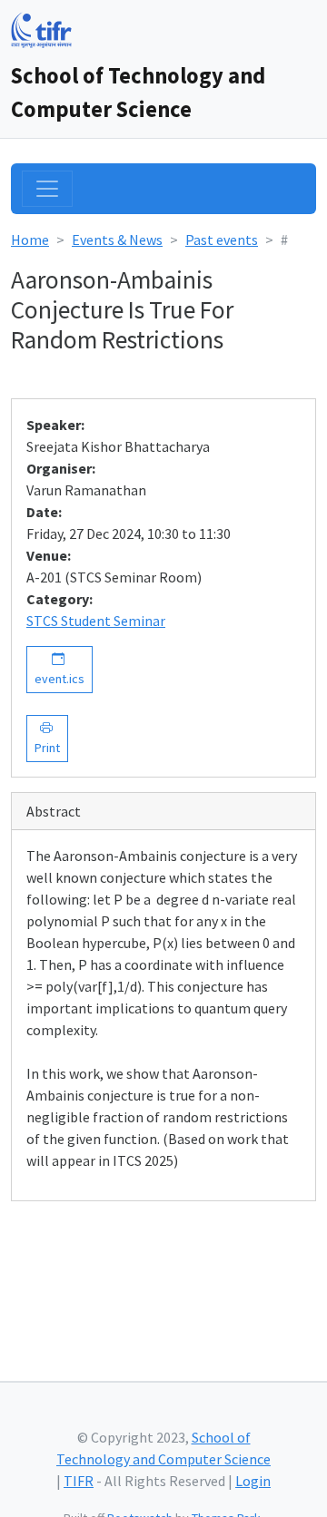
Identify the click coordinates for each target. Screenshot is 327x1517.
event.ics (59, 669)
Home (30, 239)
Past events (221, 239)
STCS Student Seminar (95, 621)
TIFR (79, 1481)
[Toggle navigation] (47, 189)
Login (253, 1481)
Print (47, 738)
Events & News (117, 239)
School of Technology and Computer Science (138, 92)
